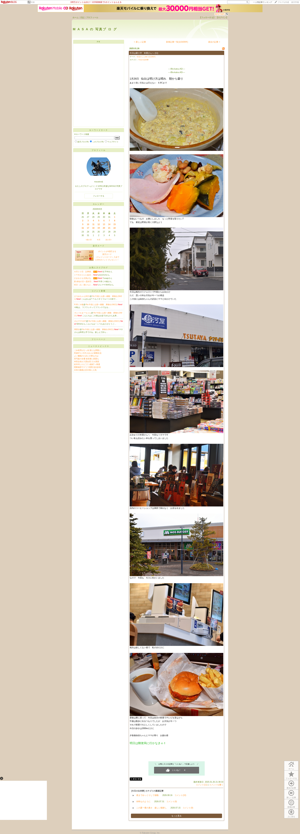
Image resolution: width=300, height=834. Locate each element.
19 (99, 228)
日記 (82, 17)
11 (93, 224)
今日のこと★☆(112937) (146, 57)
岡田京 (77, 329)
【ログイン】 (222, 17)
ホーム (75, 17)
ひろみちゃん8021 (82, 296)
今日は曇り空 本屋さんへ (142, 53)
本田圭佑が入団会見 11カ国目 (86, 361)
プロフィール (92, 17)
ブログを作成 (283, 2)
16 (83, 228)
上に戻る (291, 817)
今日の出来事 (143, 60)
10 (88, 224)
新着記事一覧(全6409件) (177, 42)
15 (114, 224)
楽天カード (99, 246)
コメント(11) (201, 785)
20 (104, 228)
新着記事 (291, 807)
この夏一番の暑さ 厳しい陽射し (151, 808)
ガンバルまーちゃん (82, 313)
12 (99, 224)
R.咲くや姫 (79, 304)
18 (93, 228)
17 (88, 228)
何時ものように (143, 801)
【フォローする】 (207, 17)
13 (104, 224)
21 (109, 228)
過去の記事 (291, 788)
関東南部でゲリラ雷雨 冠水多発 (87, 367)
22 (114, 228)
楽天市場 (295, 2)
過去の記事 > (214, 42)
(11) (156, 53)
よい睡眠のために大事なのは (86, 356)
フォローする (291, 778)
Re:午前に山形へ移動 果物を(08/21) (102, 304)
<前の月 (89, 240)
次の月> (108, 240)
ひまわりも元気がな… (83, 278)
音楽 (33, 2)
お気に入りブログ (98, 267)
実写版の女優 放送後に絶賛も (86, 359)
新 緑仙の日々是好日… (83, 281)
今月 (98, 240)
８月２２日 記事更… (83, 272)
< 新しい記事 (140, 42)
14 (109, 224)
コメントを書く (216, 785)
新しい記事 (291, 797)
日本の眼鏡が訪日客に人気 (85, 370)
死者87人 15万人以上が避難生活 (87, 353)
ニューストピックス (98, 346)
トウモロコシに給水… (83, 275)
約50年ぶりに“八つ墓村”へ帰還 (87, 364)
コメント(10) (180, 795)
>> (262, 2)
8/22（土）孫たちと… (83, 285)
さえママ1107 (80, 321)
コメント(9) (171, 801)
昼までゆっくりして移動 (147, 795)
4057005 (220, 14)
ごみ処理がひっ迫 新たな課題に (87, 350)
